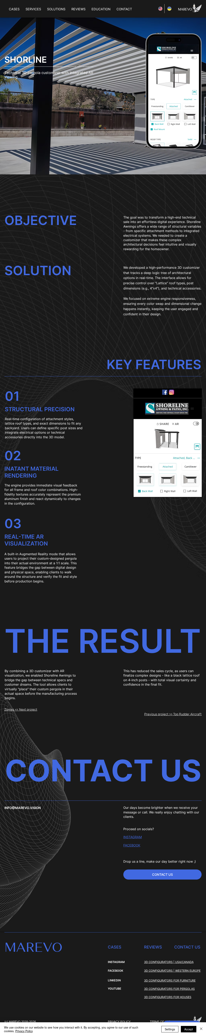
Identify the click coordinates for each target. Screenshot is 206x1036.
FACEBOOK (115, 970)
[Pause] (138, 491)
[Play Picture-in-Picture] (189, 491)
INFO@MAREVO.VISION (22, 808)
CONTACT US (187, 947)
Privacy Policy (24, 1031)
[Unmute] (145, 491)
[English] (160, 8)
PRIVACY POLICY (119, 1021)
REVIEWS (153, 947)
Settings (170, 1029)
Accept (188, 1029)
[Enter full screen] (196, 491)
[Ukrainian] (168, 8)
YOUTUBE (114, 988)
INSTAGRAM (132, 837)
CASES (114, 947)
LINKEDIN (114, 980)
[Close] (201, 1029)
